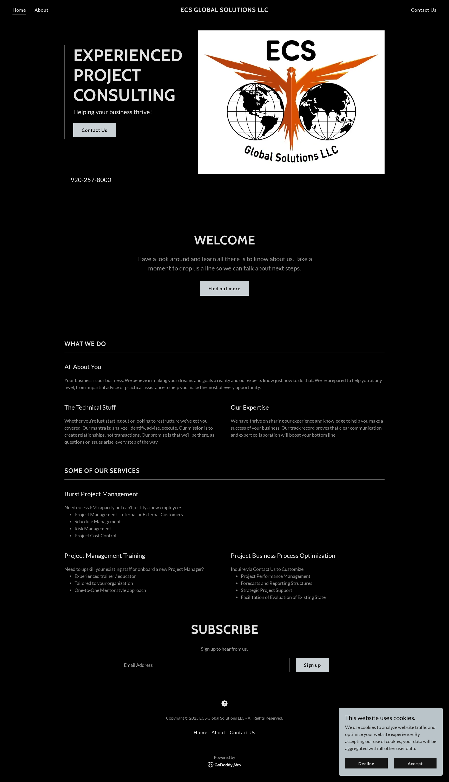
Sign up (312, 665)
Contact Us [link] (424, 10)
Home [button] (200, 732)
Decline (366, 763)
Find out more (224, 288)
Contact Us (94, 130)
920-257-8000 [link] (91, 179)
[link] (224, 10)
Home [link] (19, 10)
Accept (415, 763)
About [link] (42, 10)
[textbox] (204, 665)
